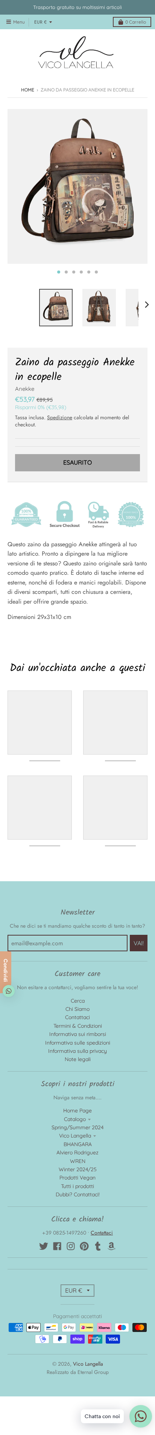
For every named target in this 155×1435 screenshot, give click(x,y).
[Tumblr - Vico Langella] (97, 1246)
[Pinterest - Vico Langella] (84, 1246)
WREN (77, 1161)
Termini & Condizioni (77, 1025)
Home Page (77, 1110)
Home (27, 90)
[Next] (146, 304)
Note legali (78, 1059)
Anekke (24, 388)
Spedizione (59, 417)
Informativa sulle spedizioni (77, 1042)
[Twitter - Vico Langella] (43, 1246)
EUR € (40, 22)
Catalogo (75, 1119)
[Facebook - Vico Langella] (57, 1246)
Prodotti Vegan (77, 1177)
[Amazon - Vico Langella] (111, 1246)
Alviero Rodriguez (77, 1152)
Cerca (78, 1000)
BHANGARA (78, 1144)
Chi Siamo (77, 1009)
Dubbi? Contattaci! (78, 1194)
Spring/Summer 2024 (77, 1127)
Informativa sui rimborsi (77, 1034)
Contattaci (77, 1017)
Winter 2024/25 (78, 1169)
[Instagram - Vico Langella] (70, 1246)
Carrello (135, 22)
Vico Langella (75, 1135)
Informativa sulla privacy (77, 1051)
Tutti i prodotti (77, 1186)
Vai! (139, 943)
